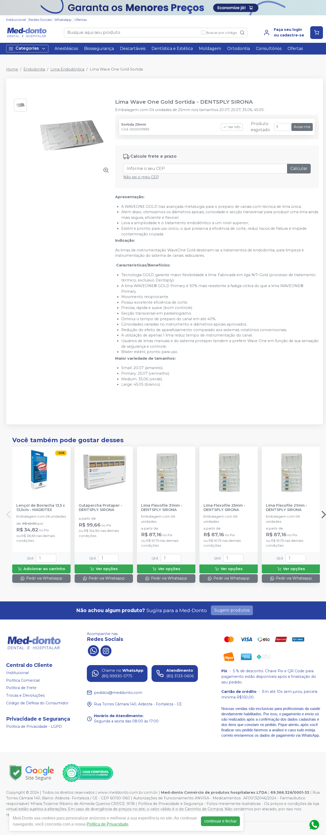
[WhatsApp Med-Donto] (93, 650)
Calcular (298, 168)
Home (12, 69)
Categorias (27, 48)
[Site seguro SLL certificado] (31, 773)
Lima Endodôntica (67, 69)
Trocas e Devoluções (25, 695)
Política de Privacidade (107, 824)
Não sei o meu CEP (141, 177)
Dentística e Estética (172, 48)
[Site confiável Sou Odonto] (87, 773)
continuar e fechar (220, 821)
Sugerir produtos (232, 610)
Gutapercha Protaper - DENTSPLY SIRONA (100, 507)
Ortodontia (238, 48)
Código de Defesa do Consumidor (37, 703)
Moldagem (210, 48)
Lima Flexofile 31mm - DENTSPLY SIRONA (161, 507)
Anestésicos (66, 48)
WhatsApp (63, 20)
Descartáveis (132, 48)
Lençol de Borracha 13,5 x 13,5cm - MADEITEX (40, 507)
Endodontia (34, 69)
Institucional (16, 20)
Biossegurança (99, 48)
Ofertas (80, 20)
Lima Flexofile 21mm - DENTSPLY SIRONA (286, 507)
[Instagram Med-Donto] (106, 650)
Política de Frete (21, 687)
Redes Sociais (40, 20)
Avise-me (302, 127)
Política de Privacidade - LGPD (34, 726)
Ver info (234, 127)
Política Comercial (23, 680)
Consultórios (268, 48)
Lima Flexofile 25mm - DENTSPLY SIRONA (224, 507)
